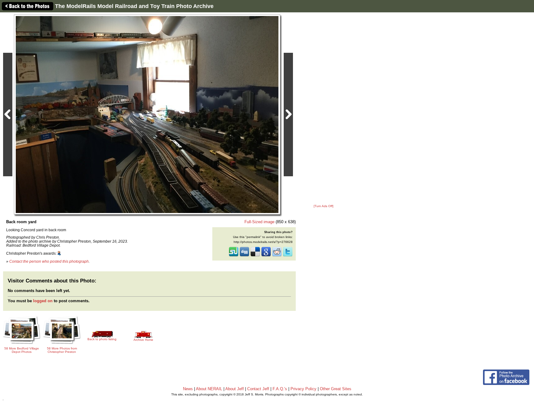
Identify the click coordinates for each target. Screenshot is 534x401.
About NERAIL (209, 388)
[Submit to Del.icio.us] (255, 255)
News (188, 388)
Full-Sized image (259, 221)
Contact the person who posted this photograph (49, 261)
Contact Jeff (258, 388)
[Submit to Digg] (244, 255)
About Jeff (234, 388)
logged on (43, 301)
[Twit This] (288, 255)
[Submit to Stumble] (234, 255)
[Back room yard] (147, 114)
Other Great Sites (335, 388)
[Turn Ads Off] (323, 206)
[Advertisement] (323, 108)
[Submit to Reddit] (277, 255)
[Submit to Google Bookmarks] (266, 255)
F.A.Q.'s (280, 388)
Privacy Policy (303, 388)
